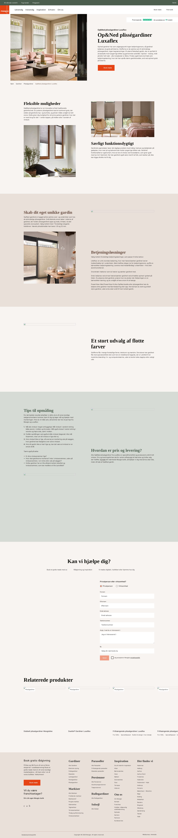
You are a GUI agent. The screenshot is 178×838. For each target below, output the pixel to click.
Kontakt (103, 460)
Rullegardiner (100, 793)
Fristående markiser (75, 796)
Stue (115, 782)
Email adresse (104, 611)
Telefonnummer (105, 620)
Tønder (139, 814)
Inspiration (41, 10)
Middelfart (140, 799)
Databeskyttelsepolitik (29, 835)
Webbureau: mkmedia (149, 834)
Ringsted (140, 805)
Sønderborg (141, 811)
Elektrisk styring (74, 768)
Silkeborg (140, 808)
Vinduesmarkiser (74, 816)
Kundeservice (118, 821)
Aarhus (139, 771)
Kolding (139, 796)
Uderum (116, 788)
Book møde (157, 10)
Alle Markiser (73, 793)
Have (116, 774)
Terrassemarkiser (74, 810)
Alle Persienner (96, 782)
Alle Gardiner (73, 765)
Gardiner (19, 84)
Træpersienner (96, 787)
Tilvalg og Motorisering (76, 813)
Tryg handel (25, 3)
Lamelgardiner (73, 777)
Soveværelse (118, 779)
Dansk (174, 2)
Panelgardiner (73, 779)
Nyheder (117, 812)
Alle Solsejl (94, 809)
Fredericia (140, 777)
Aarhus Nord (141, 774)
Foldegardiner (73, 771)
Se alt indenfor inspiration (122, 765)
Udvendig (19, 10)
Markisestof (72, 799)
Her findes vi (145, 761)
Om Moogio (118, 799)
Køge (138, 794)
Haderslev (140, 779)
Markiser (74, 788)
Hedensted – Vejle (143, 782)
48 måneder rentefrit (11, 3)
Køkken (116, 777)
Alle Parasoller (96, 765)
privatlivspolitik (135, 657)
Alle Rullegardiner (97, 798)
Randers (139, 802)
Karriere (116, 815)
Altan (116, 768)
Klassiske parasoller (97, 771)
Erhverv (51, 10)
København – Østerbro (144, 791)
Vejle (138, 816)
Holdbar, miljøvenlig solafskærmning (120, 808)
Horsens (140, 788)
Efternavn (103, 601)
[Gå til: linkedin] (29, 805)
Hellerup (140, 785)
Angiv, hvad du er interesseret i (110, 630)
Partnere (117, 818)
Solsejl (95, 804)
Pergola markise (74, 801)
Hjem (12, 84)
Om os (60, 10)
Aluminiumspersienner (98, 784)
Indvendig (29, 10)
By (100, 646)
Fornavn (102, 592)
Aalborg (139, 768)
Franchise (117, 804)
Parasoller (97, 761)
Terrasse (117, 785)
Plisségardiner (28, 84)
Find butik (169, 10)
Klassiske (71, 774)
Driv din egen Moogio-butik (34, 798)
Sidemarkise (72, 804)
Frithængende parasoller (99, 768)
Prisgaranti (36, 3)
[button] (15, 47)
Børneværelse (118, 771)
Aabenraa (140, 765)
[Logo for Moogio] (4, 9)
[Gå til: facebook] (24, 805)
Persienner (98, 777)
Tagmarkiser (72, 807)
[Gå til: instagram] (27, 805)
